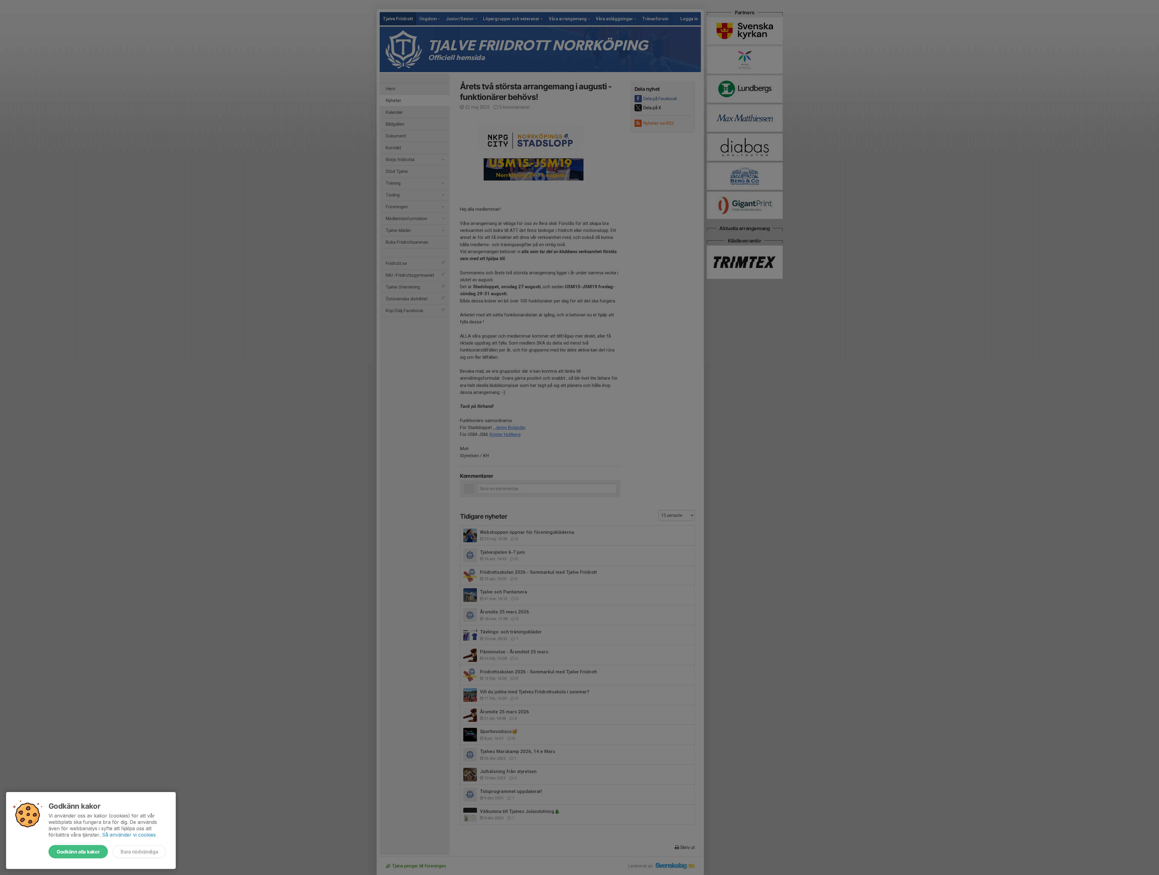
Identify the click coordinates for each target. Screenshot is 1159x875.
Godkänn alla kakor (78, 852)
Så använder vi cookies (129, 835)
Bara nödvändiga (139, 852)
